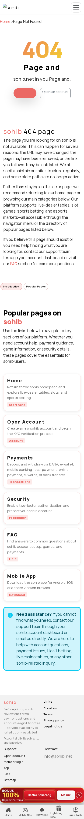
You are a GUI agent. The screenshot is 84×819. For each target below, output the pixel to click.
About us (50, 708)
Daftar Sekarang (40, 795)
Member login (14, 762)
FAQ (14, 263)
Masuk (66, 795)
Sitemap (10, 780)
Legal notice (53, 726)
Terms (48, 714)
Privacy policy (54, 720)
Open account (14, 756)
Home (5, 21)
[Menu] (76, 7)
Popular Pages (36, 286)
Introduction (11, 286)
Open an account (55, 91)
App (6, 768)
